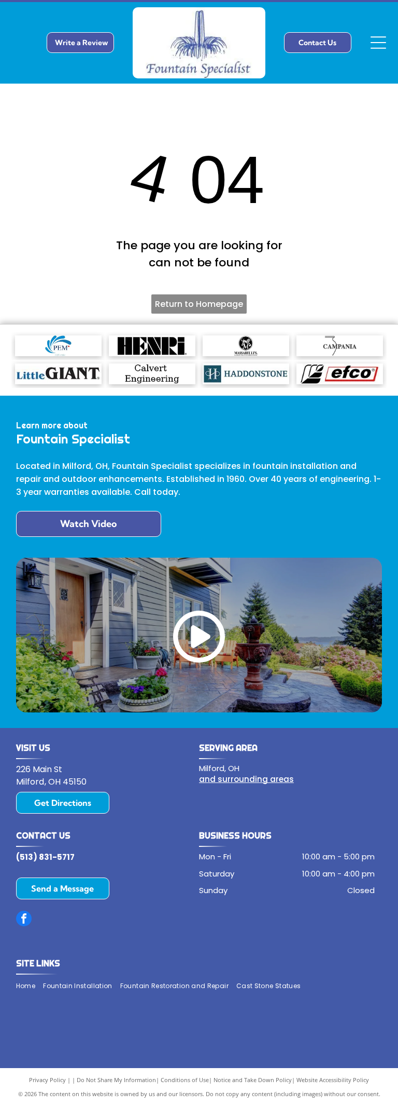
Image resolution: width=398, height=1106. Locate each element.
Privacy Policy (47, 1080)
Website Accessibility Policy (332, 1080)
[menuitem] (29, 986)
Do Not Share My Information (116, 1080)
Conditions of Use (185, 1080)
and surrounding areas (246, 779)
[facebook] (24, 920)
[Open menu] (378, 42)
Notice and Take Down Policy (253, 1080)
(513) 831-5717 (45, 857)
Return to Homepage (199, 304)
